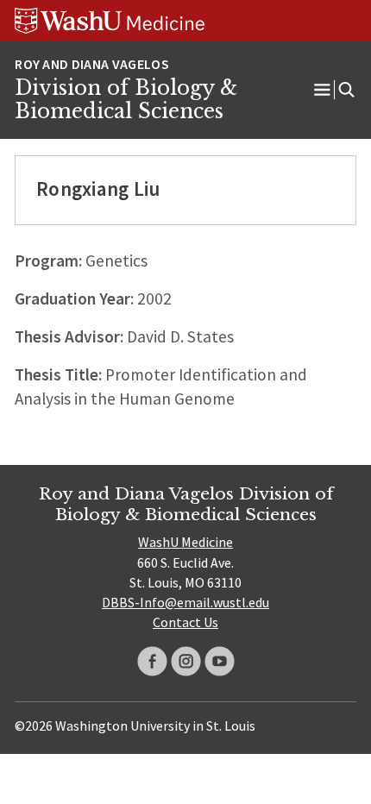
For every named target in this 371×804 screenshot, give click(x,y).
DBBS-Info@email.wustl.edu (185, 602)
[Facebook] (152, 661)
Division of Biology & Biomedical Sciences (126, 100)
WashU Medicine (185, 541)
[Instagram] (186, 661)
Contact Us (185, 622)
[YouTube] (219, 661)
